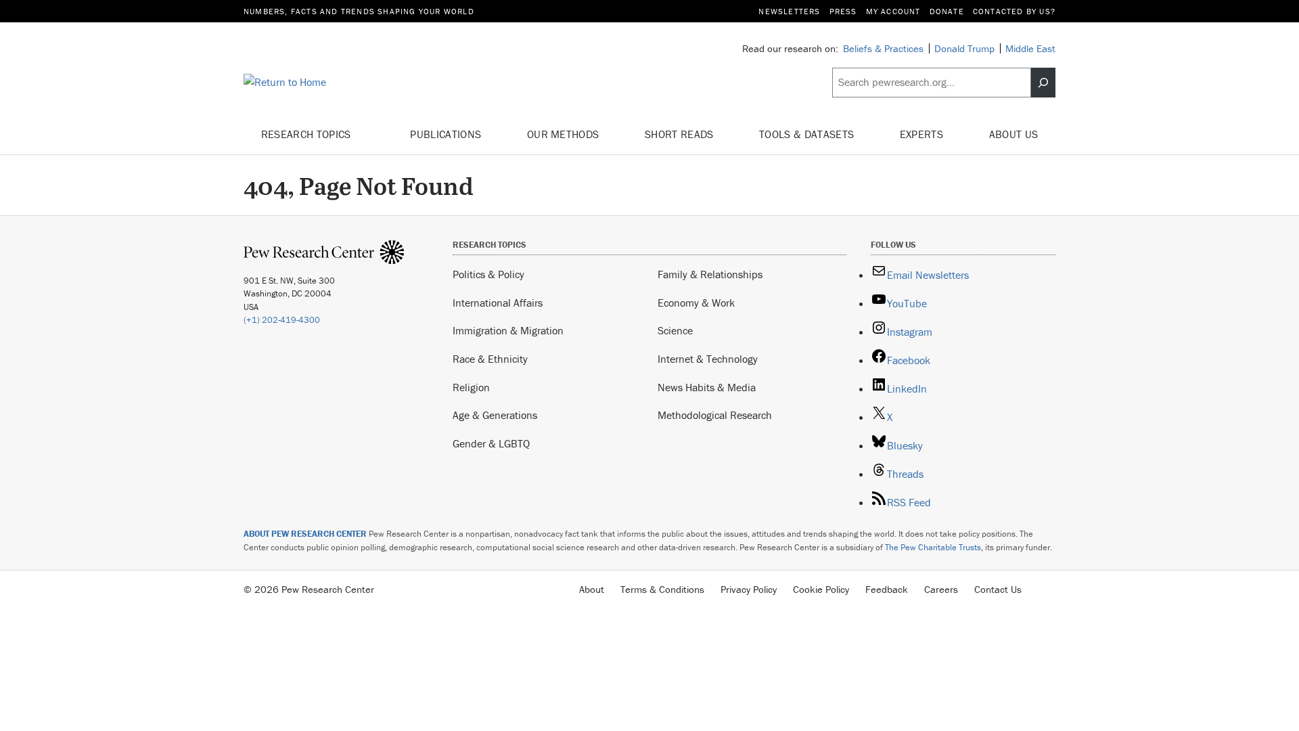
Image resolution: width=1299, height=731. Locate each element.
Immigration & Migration (508, 330)
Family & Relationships (710, 274)
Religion (471, 387)
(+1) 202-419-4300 (282, 320)
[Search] (1043, 82)
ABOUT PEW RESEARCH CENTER (305, 533)
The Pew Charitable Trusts (933, 547)
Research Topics (307, 134)
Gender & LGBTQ (491, 443)
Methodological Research (715, 415)
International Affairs (498, 302)
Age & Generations (495, 415)
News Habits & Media (707, 387)
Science (675, 330)
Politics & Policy (488, 274)
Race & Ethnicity (490, 359)
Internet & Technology (708, 359)
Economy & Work (696, 302)
